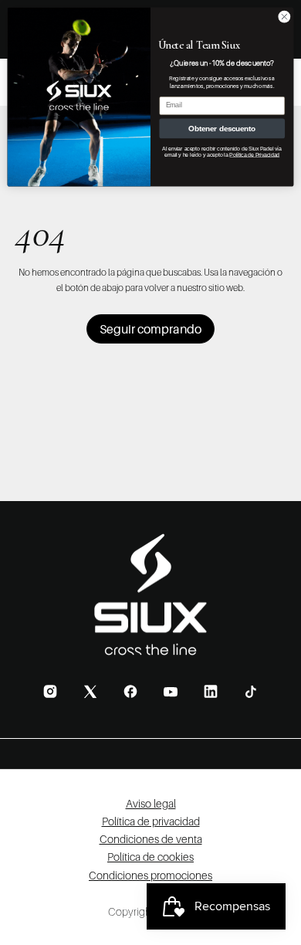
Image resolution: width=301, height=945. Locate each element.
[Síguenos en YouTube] (170, 691)
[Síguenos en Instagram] (50, 691)
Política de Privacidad (254, 154)
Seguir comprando (150, 329)
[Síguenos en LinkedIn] (210, 691)
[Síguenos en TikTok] (251, 691)
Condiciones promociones (150, 875)
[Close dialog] (284, 16)
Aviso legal (151, 803)
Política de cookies (150, 856)
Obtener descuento (221, 128)
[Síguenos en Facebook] (130, 691)
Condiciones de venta (151, 838)
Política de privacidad (151, 821)
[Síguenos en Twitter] (90, 691)
